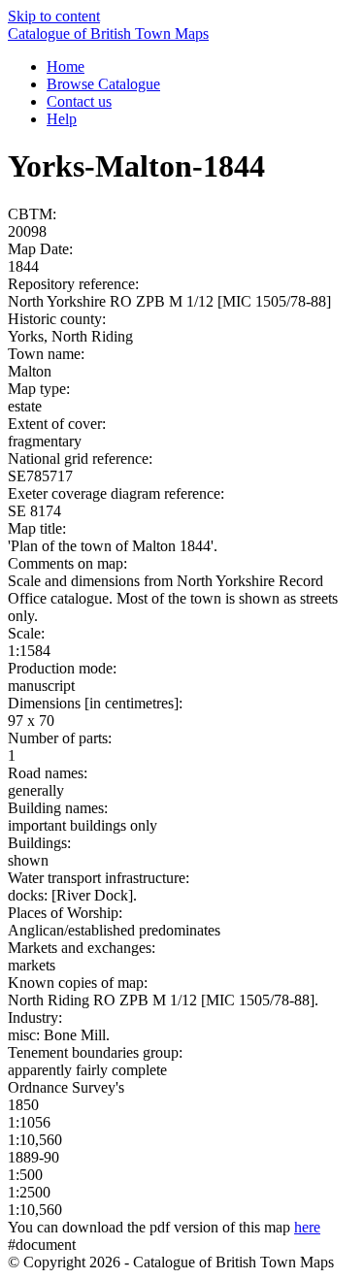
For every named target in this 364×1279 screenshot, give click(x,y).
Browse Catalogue (103, 84)
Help (62, 119)
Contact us (79, 101)
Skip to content (54, 16)
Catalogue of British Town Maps (108, 33)
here (307, 1227)
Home (65, 66)
